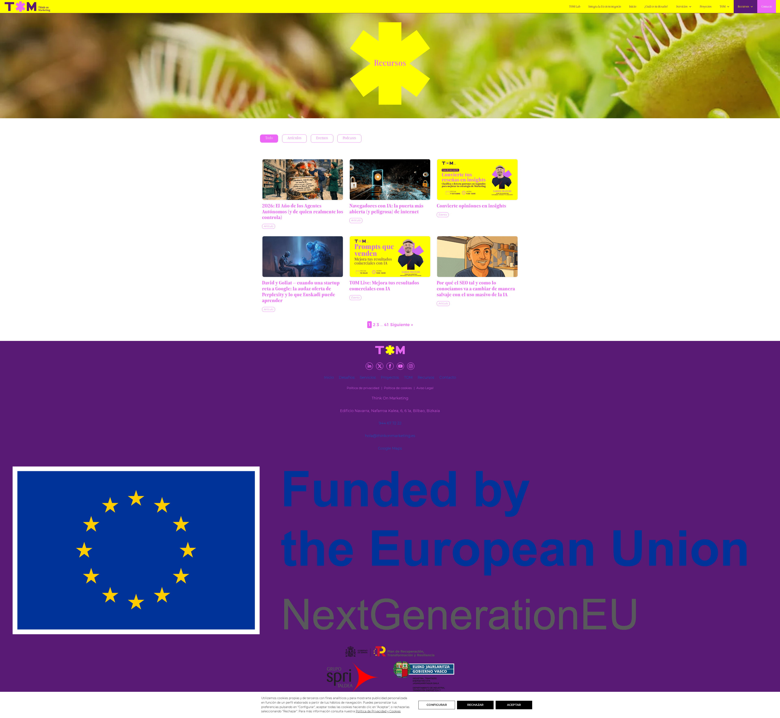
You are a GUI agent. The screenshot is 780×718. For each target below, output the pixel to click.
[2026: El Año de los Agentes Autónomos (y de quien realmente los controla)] (302, 179)
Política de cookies (398, 388)
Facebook (390, 366)
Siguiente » (401, 324)
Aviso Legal (424, 388)
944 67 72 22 (390, 423)
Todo (269, 138)
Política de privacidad (363, 388)
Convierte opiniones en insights (471, 206)
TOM (723, 6)
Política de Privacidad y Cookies (378, 711)
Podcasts (349, 138)
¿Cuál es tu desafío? (656, 6)
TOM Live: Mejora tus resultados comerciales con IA (384, 286)
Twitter (380, 366)
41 (386, 324)
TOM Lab (574, 6)
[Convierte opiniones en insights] (477, 179)
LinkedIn (369, 366)
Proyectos (706, 6)
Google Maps (390, 448)
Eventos (322, 138)
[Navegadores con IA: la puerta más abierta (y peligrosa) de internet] (390, 179)
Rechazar (475, 705)
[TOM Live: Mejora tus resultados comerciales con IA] (390, 256)
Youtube (400, 366)
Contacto (766, 6)
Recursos (743, 6)
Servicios (682, 6)
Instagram (411, 366)
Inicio (632, 6)
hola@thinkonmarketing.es (390, 436)
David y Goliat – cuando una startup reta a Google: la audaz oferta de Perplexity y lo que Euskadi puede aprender (301, 292)
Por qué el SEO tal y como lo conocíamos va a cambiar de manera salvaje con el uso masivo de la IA (476, 289)
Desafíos (347, 377)
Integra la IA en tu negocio (604, 6)
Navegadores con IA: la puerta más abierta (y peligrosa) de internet (386, 209)
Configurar (437, 705)
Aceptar (514, 705)
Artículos (294, 138)
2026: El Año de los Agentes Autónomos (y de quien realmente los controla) (302, 212)
